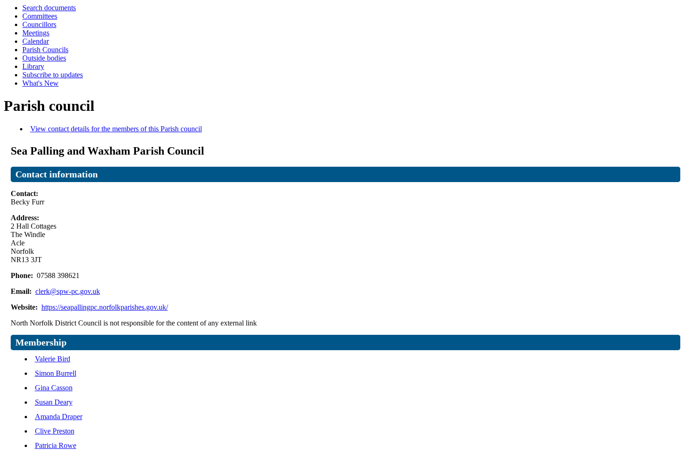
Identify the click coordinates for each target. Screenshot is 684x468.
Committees (39, 16)
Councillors (39, 24)
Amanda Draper (58, 417)
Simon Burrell (55, 373)
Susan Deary (54, 402)
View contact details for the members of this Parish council (116, 129)
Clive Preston (54, 431)
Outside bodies (44, 58)
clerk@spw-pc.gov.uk (67, 291)
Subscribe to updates (52, 75)
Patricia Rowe (55, 445)
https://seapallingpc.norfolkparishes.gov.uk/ (104, 307)
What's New (40, 83)
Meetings (35, 33)
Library (33, 66)
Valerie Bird (52, 359)
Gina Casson (54, 388)
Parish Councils (45, 50)
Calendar (35, 41)
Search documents (49, 8)
